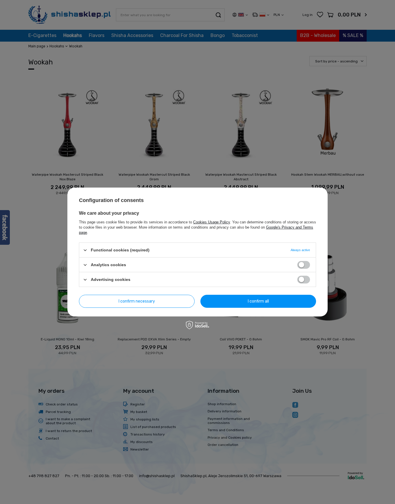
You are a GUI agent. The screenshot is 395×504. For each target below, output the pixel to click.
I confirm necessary (137, 301)
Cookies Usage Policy (211, 222)
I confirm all (258, 301)
